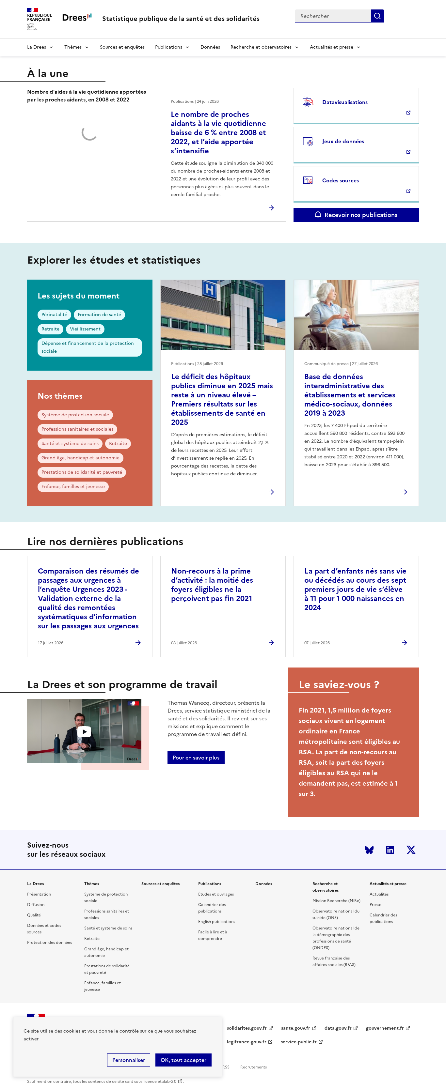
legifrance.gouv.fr (246, 1041)
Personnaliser (128, 1060)
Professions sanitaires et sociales (77, 429)
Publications (168, 47)
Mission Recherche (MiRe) (336, 901)
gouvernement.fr (385, 1028)
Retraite (50, 329)
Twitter (411, 850)
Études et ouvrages (216, 894)
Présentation (39, 894)
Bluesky (369, 850)
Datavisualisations (345, 102)
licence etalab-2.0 (159, 1081)
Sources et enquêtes (122, 47)
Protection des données (49, 942)
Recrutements (253, 1067)
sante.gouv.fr (295, 1028)
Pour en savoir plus (196, 757)
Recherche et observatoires (261, 47)
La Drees (36, 47)
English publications (216, 922)
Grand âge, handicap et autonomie (80, 457)
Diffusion (35, 905)
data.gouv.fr (338, 1028)
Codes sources (340, 180)
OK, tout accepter (183, 1060)
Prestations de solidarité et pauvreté (81, 472)
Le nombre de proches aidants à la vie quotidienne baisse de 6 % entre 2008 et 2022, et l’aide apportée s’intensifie (218, 132)
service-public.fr (299, 1041)
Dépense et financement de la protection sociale (87, 347)
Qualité (34, 915)
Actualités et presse (331, 47)
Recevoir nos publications (361, 214)
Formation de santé (99, 314)
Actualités (379, 894)
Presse (375, 905)
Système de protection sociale (75, 414)
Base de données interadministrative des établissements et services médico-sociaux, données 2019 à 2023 (349, 395)
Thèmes (73, 47)
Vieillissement (85, 329)
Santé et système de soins (70, 443)
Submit (377, 16)
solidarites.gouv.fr (247, 1028)
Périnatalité (54, 314)
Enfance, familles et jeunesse (73, 486)
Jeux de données (343, 141)
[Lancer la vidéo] (84, 732)
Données (210, 47)
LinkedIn (390, 850)
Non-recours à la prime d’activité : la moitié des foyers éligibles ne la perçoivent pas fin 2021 (212, 585)
